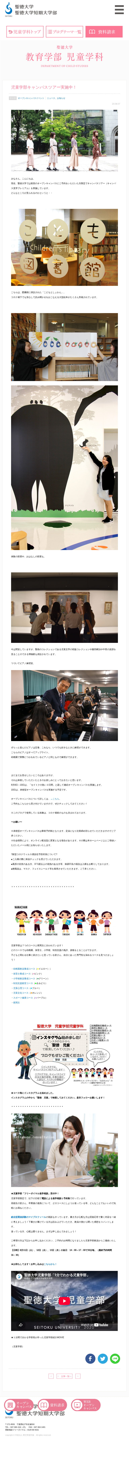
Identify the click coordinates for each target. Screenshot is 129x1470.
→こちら (54, 799)
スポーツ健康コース (23, 997)
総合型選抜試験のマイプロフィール (28, 1217)
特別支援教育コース (23, 983)
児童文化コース (21, 993)
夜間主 (16, 1002)
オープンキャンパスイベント (31, 98)
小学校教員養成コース (24, 978)
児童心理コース (21, 988)
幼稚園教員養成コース (24, 969)
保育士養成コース (22, 973)
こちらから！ (50, 1264)
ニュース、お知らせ (56, 98)
